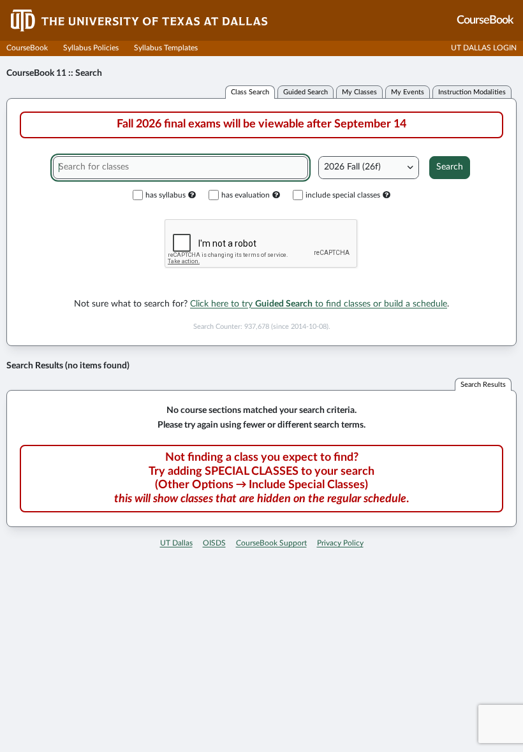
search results (483, 384)
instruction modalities (472, 92)
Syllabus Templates (166, 48)
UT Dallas (176, 543)
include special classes (343, 195)
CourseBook (27, 48)
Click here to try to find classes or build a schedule (318, 304)
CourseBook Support (271, 543)
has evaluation (245, 195)
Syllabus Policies (91, 48)
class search (250, 92)
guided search (305, 92)
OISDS (214, 543)
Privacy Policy (340, 543)
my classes (359, 92)
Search (449, 167)
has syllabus (165, 195)
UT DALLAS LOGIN (484, 48)
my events (407, 92)
